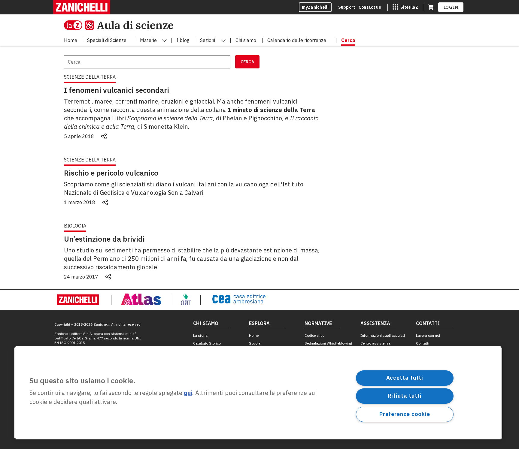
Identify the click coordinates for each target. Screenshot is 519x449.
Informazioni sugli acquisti (382, 335)
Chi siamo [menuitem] (245, 40)
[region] (258, 392)
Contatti (422, 343)
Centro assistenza (375, 343)
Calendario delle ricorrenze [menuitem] (296, 40)
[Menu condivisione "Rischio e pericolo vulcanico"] (105, 202)
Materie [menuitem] (148, 40)
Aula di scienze (135, 25)
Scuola (254, 343)
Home (254, 335)
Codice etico (314, 335)
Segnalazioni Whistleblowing (328, 343)
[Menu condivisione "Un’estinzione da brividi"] (108, 276)
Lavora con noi (428, 335)
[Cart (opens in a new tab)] (430, 7)
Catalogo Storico (207, 343)
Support (346, 7)
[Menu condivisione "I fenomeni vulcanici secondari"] (104, 136)
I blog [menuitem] (183, 40)
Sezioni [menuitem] (207, 40)
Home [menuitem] (70, 40)
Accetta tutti (404, 377)
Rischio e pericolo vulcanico (111, 173)
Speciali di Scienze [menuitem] (106, 40)
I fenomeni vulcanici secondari (116, 90)
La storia (200, 335)
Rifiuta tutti (405, 395)
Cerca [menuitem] (348, 40)
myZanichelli (315, 7)
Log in (451, 7)
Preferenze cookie (404, 414)
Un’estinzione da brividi (104, 239)
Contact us (370, 7)
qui (188, 393)
